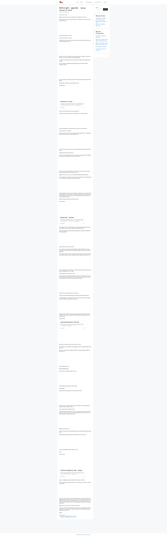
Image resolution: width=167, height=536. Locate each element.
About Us (81, 2)
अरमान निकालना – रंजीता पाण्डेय (100, 24)
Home (77, 2)
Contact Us (105, 2)
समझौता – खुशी (98, 25)
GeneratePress (88, 534)
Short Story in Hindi (98, 2)
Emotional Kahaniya (89, 2)
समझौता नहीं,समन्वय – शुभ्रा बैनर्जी (100, 18)
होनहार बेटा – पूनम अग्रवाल (102, 46)
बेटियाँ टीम (97, 39)
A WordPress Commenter (100, 35)
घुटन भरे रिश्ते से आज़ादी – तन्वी (100, 19)
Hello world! (98, 37)
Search (97, 7)
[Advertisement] (75, 29)
